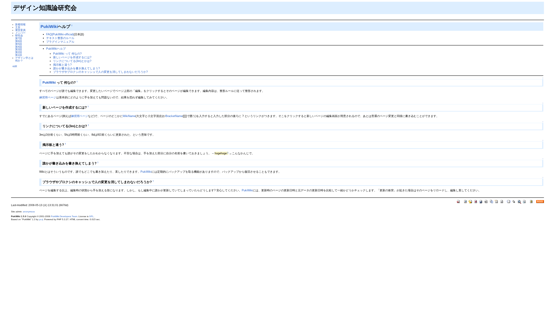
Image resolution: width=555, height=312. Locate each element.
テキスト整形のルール (60, 38)
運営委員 (20, 30)
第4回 (18, 46)
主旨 (17, 27)
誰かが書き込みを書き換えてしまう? (76, 68)
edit (15, 66)
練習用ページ (47, 97)
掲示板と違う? (62, 64)
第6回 (18, 41)
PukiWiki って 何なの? (67, 53)
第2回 (18, 52)
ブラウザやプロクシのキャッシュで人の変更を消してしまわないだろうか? (100, 71)
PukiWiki (49, 26)
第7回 (18, 38)
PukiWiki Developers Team (64, 216)
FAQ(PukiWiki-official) (60, 34)
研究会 (19, 35)
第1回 (18, 55)
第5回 (18, 43)
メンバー (20, 32)
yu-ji (41, 219)
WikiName (129, 116)
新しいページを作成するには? (72, 57)
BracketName (174, 116)
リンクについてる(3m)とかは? (72, 61)
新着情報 (20, 24)
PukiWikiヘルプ (56, 48)
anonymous (29, 211)
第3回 (18, 49)
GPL (91, 216)
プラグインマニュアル (60, 41)
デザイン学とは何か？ (24, 59)
